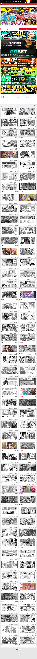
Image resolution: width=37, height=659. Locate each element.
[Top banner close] (36, 1)
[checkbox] (9, 29)
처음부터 (27, 29)
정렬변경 (35, 105)
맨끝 (20, 649)
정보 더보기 (2, 102)
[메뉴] (36, 4)
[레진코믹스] (1, 4)
